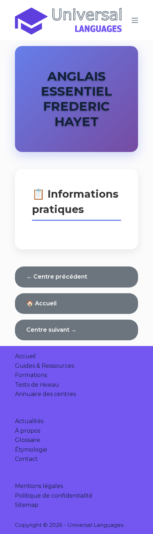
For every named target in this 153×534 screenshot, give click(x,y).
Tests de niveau (37, 384)
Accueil (25, 356)
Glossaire (27, 440)
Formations (31, 375)
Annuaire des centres (45, 394)
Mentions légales (39, 486)
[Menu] (135, 20)
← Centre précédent (56, 276)
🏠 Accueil (41, 303)
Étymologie (31, 449)
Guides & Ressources (44, 365)
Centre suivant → (51, 329)
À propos (27, 430)
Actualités (29, 421)
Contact (26, 459)
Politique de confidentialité (54, 495)
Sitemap (26, 505)
